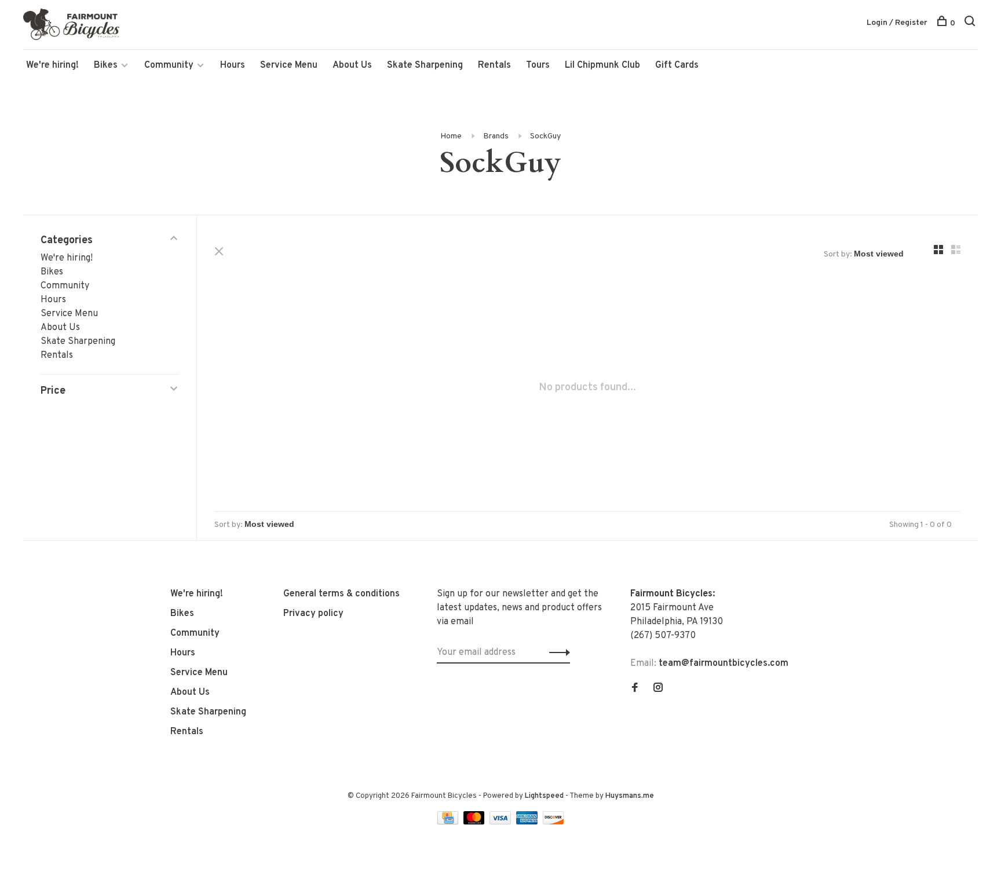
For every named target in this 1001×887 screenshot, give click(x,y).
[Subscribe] (556, 652)
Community (168, 65)
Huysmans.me (629, 796)
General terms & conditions (341, 594)
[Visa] (501, 822)
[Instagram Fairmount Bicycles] (658, 689)
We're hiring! (52, 65)
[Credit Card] (449, 822)
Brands (496, 136)
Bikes (106, 65)
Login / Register (897, 23)
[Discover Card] (553, 822)
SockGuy (545, 136)
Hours (232, 65)
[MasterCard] (475, 822)
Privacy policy (313, 614)
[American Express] (528, 822)
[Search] (971, 23)
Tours (538, 65)
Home (451, 136)
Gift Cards (677, 65)
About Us (352, 65)
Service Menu (288, 65)
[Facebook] (635, 689)
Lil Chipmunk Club (602, 65)
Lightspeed (544, 796)
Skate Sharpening (425, 65)
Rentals (494, 65)
